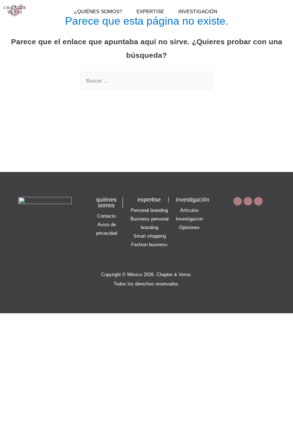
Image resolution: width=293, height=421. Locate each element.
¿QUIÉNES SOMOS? (98, 11)
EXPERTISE (150, 11)
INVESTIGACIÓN (197, 11)
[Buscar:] (146, 80)
